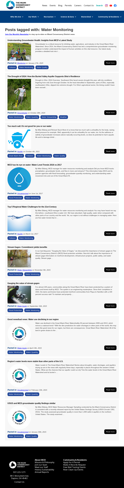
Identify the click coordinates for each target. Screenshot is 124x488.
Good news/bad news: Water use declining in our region (33, 319)
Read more (110, 63)
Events (53, 5)
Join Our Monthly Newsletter (17, 34)
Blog (60, 5)
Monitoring (21, 63)
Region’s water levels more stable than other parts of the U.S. (35, 361)
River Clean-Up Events (73, 469)
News (44, 5)
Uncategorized (22, 193)
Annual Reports (42, 472)
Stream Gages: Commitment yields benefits (27, 247)
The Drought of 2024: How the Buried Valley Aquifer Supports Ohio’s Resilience (44, 76)
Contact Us (89, 5)
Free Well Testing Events (74, 467)
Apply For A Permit (71, 462)
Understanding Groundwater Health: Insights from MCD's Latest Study (40, 40)
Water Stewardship (24, 270)
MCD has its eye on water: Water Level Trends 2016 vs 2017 (35, 165)
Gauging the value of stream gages (23, 283)
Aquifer (20, 151)
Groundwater (22, 113)
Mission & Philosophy (44, 462)
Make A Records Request (74, 464)
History (38, 469)
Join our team (41, 464)
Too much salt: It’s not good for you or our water (29, 126)
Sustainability (48, 469)
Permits (68, 5)
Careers (77, 5)
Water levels (22, 306)
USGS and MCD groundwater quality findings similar (31, 403)
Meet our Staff (41, 467)
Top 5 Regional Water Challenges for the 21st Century (32, 207)
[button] (17, 16)
